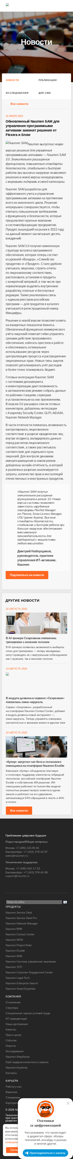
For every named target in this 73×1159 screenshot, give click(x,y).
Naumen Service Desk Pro (21, 918)
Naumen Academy (16, 1067)
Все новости (19, 103)
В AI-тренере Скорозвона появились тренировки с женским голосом (31, 640)
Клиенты (11, 1029)
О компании (13, 1002)
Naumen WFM (14, 939)
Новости (12, 80)
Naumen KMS (14, 956)
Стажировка (13, 1097)
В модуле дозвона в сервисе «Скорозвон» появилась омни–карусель (35, 700)
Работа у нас (14, 1086)
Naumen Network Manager (22, 923)
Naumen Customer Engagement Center (29, 972)
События (11, 1040)
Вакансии (11, 1092)
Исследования (17, 93)
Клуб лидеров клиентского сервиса (27, 1062)
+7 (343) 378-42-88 (36, 872)
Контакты (11, 1073)
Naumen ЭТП (14, 967)
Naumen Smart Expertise (20, 988)
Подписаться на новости (27, 575)
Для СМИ (45, 93)
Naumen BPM (14, 929)
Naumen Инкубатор (18, 1056)
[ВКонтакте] (8, 884)
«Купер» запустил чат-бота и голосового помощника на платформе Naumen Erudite (35, 763)
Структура (12, 1007)
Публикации (48, 80)
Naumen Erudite (15, 950)
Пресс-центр (13, 1035)
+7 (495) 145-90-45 (27, 848)
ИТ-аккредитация (16, 1018)
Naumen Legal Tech (17, 977)
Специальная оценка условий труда (28, 1013)
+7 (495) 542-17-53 (28, 868)
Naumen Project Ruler (19, 945)
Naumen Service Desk (19, 912)
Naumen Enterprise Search (22, 983)
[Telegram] (16, 884)
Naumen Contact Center (20, 934)
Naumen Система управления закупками (31, 961)
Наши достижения (17, 1024)
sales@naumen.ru (16, 855)
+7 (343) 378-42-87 (36, 851)
